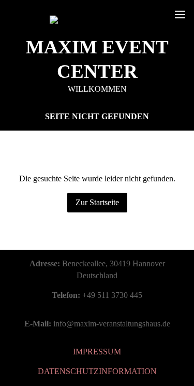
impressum (97, 351)
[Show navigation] (180, 14)
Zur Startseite (97, 202)
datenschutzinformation (97, 371)
